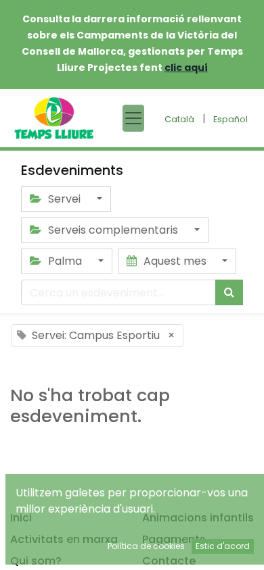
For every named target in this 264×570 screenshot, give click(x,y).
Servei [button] (64, 199)
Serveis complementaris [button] (113, 230)
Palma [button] (65, 261)
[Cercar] (229, 292)
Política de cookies (146, 546)
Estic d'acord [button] (223, 546)
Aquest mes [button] (175, 261)
